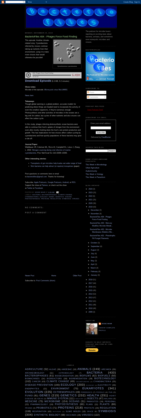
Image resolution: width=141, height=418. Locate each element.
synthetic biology (47, 415)
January (94, 275)
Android (66, 182)
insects (92, 398)
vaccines (71, 415)
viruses (75, 198)
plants (105, 404)
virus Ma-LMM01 (55, 90)
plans (89, 404)
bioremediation (78, 379)
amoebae (67, 369)
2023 (91, 192)
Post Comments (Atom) (45, 281)
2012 (91, 301)
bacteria (36, 194)
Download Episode (38, 80)
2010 (91, 308)
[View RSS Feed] (86, 110)
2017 (91, 283)
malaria (108, 399)
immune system (57, 398)
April (93, 264)
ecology (44, 197)
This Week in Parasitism (95, 177)
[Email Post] (57, 192)
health (93, 395)
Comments (93, 97)
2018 (91, 280)
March (93, 268)
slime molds (73, 411)
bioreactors (54, 379)
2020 (91, 203)
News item (29, 95)
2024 (91, 189)
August (94, 250)
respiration (39, 411)
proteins (45, 198)
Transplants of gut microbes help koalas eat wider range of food (56, 163)
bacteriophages (49, 194)
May (93, 261)
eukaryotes (93, 388)
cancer (36, 381)
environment (60, 388)
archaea (106, 369)
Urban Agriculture (92, 168)
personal (110, 401)
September (95, 246)
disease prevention (39, 385)
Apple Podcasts (40, 182)
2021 (91, 200)
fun (111, 392)
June (93, 257)
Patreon (45, 185)
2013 (91, 298)
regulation (55, 198)
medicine (31, 401)
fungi (29, 395)
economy (90, 385)
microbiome (52, 401)
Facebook (39, 188)
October (94, 243)
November (95, 214)
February (94, 271)
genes (51, 197)
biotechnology (105, 378)
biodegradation (64, 376)
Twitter (29, 188)
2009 (91, 312)
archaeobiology (34, 373)
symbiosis (66, 198)
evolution (34, 391)
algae (52, 369)
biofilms (85, 376)
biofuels (104, 376)
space (90, 411)
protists (89, 408)
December (95, 210)
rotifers (57, 411)
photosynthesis (32, 198)
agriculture (34, 369)
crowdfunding (83, 381)
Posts (91, 92)
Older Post (77, 276)
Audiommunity (91, 171)
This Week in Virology (94, 174)
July (93, 253)
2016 (91, 287)
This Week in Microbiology (96, 165)
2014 (91, 294)
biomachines (32, 379)
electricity (104, 385)
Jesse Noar (106, 323)
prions (28, 408)
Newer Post (29, 276)
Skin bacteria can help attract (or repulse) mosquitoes (52, 166)
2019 (91, 207)
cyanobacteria (32, 197)
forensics (86, 392)
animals (84, 369)
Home (53, 276)
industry (79, 399)
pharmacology (39, 404)
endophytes (32, 389)
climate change (65, 194)
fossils (100, 392)
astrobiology (66, 373)
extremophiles (64, 392)
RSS (73, 182)
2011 (91, 305)
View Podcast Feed (95, 110)
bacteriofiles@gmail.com (37, 177)
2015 (91, 290)
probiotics (44, 408)
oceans (68, 197)
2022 (91, 196)
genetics (59, 197)
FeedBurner (106, 137)
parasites (93, 401)
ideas (40, 399)
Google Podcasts (55, 182)
